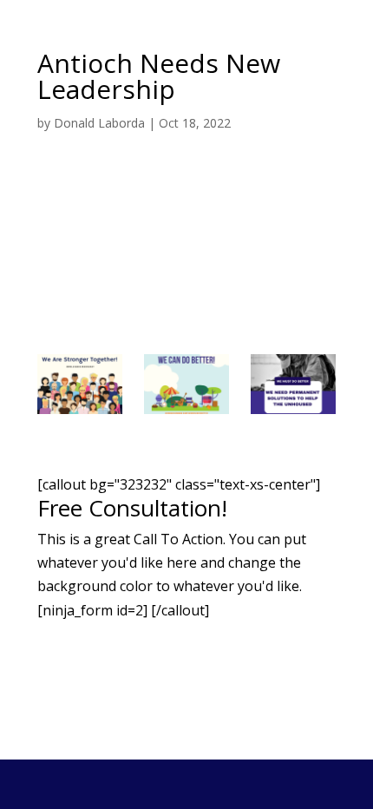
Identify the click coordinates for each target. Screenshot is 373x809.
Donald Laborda (99, 123)
